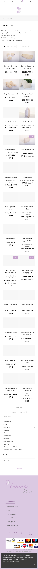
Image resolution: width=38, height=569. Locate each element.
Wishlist (5, 455)
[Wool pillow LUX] (11, 112)
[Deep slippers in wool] (11, 84)
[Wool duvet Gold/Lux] (11, 167)
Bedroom (7, 433)
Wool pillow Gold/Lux (27, 122)
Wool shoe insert (10, 360)
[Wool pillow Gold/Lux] (27, 112)
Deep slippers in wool (11, 94)
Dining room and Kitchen (11, 447)
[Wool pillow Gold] (11, 140)
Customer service (12, 507)
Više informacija (14, 561)
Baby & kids (7, 421)
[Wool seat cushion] (11, 322)
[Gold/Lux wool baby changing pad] (11, 295)
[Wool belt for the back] (27, 295)
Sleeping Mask (10, 238)
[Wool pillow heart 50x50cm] (27, 84)
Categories (4, 2)
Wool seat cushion (11, 332)
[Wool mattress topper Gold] (27, 378)
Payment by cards (12, 514)
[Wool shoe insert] (11, 350)
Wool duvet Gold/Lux (10, 177)
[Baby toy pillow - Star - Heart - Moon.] (11, 56)
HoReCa (6, 430)
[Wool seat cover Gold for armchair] (27, 322)
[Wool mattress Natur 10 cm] (27, 197)
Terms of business (12, 518)
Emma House (7, 417)
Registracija (30, 2)
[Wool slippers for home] (11, 197)
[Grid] (11, 46)
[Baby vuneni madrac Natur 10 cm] (11, 378)
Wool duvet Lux (27, 177)
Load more (19, 407)
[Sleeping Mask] (11, 229)
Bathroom (7, 427)
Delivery (8, 510)
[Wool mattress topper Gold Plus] (27, 229)
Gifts (5, 424)
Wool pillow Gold (10, 149)
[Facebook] (19, 497)
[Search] (13, 2)
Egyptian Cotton (8, 441)
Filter (7, 46)
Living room (7, 435)
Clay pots (6, 444)
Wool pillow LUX (11, 122)
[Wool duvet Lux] (27, 167)
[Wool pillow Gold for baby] (27, 350)
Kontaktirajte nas (12, 525)
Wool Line (7, 438)
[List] (15, 46)
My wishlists (19, 468)
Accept (33, 565)
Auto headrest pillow (27, 149)
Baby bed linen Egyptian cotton (13, 449)
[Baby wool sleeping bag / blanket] (27, 56)
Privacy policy (11, 521)
